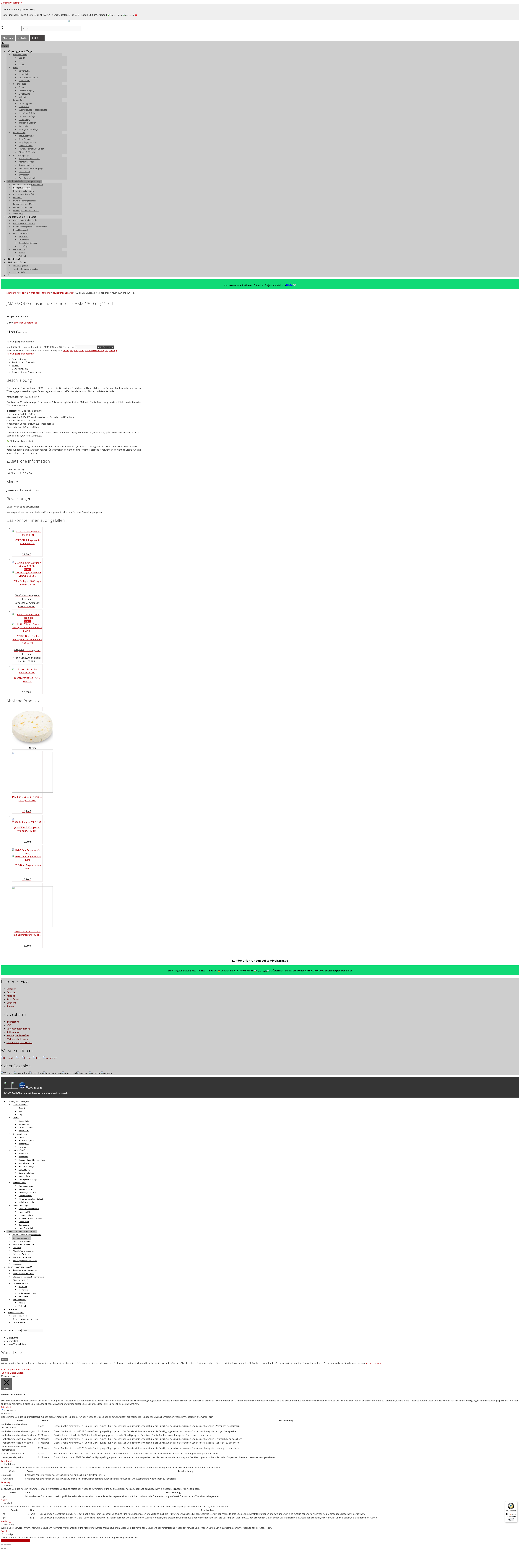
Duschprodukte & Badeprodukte (33, 110)
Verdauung (17, 213)
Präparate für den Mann (23, 204)
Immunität (17, 197)
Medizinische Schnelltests (24, 223)
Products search (12, 28)
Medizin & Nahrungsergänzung (24, 181)
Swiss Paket (12, 999)
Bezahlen (11, 992)
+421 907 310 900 (314, 970)
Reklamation (13, 1032)
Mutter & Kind (19, 132)
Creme (21, 87)
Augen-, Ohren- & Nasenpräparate (28, 184)
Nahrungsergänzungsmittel (20, 353)
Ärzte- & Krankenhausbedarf (25, 220)
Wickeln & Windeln (27, 152)
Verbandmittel (19, 249)
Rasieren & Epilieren (27, 122)
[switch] (511, 1519)
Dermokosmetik (20, 54)
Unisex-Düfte (24, 80)
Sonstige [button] (5, 1531)
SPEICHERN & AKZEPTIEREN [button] (15, 1540)
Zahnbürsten (24, 171)
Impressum (12, 1021)
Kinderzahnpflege (26, 165)
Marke (15, 365)
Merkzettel (22, 38)
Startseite (11, 292)
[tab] (78, 359)
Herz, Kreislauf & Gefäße (24, 194)
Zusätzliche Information (24, 362)
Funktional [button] (6, 1460)
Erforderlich (10, 1410)
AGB (8, 1025)
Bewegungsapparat (21, 187)
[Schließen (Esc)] (2, 1544)
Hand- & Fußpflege (27, 116)
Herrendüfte (24, 74)
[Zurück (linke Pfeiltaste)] (2, 1548)
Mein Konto (8, 38)
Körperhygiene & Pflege (20, 51)
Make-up (22, 97)
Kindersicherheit (25, 145)
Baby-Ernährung (26, 139)
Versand (10, 995)
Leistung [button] (5, 1482)
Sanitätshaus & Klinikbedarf (22, 216)
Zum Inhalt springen (11, 2)
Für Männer (24, 239)
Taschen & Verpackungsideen (26, 269)
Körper (22, 64)
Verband (22, 256)
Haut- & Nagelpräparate (23, 191)
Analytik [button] (5, 1499)
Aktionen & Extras (17, 262)
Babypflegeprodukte (27, 142)
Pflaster (22, 252)
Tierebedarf (14, 259)
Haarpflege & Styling (27, 113)
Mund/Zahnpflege (21, 155)
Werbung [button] (6, 1521)
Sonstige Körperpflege (28, 129)
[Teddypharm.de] (75, 21)
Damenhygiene (25, 103)
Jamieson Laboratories (25, 322)
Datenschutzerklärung (18, 1028)
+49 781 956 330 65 (243, 970)
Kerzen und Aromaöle (28, 77)
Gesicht (22, 58)
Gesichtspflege (19, 84)
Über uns (11, 1002)
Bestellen (11, 988)
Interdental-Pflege (26, 161)
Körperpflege (19, 100)
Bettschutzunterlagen (28, 243)
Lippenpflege (24, 93)
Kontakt (10, 1006)
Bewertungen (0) (20, 368)
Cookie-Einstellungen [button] (13, 1372)
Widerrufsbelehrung (17, 1038)
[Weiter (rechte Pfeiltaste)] (5, 1548)
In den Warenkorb (105, 347)
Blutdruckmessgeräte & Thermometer (30, 226)
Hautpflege (23, 246)
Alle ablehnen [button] (24, 1369)
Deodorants (24, 106)
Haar (21, 61)
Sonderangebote (20, 265)
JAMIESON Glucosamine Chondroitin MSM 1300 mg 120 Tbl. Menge (40, 347)
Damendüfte (24, 71)
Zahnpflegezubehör (27, 178)
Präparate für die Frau (22, 207)
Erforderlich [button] (7, 1407)
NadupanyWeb (60, 1093)
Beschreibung (19, 359)
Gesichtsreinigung (26, 90)
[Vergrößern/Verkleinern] (10, 1544)
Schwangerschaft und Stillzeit (31, 148)
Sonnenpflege (25, 126)
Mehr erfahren (373, 1363)
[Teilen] (5, 1544)
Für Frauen (23, 236)
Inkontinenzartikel (21, 233)
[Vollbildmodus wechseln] (7, 1544)
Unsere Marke (19, 272)
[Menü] (515, 1503)
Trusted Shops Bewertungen (26, 372)
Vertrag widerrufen (17, 1035)
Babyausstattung (26, 135)
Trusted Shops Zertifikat (19, 1042)
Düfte (15, 67)
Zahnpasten (24, 174)
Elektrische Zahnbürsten (29, 158)
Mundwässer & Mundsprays (31, 168)
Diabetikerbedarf (20, 230)
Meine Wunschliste (16, 1344)
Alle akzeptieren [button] (9, 1369)
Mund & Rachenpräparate (24, 200)
